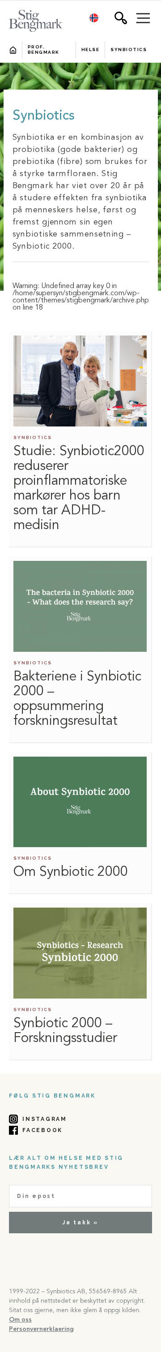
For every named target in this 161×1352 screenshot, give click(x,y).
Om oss (20, 1320)
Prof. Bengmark (43, 49)
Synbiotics (128, 49)
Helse (90, 49)
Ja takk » (80, 1222)
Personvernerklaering (41, 1329)
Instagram (44, 1119)
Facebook (42, 1130)
